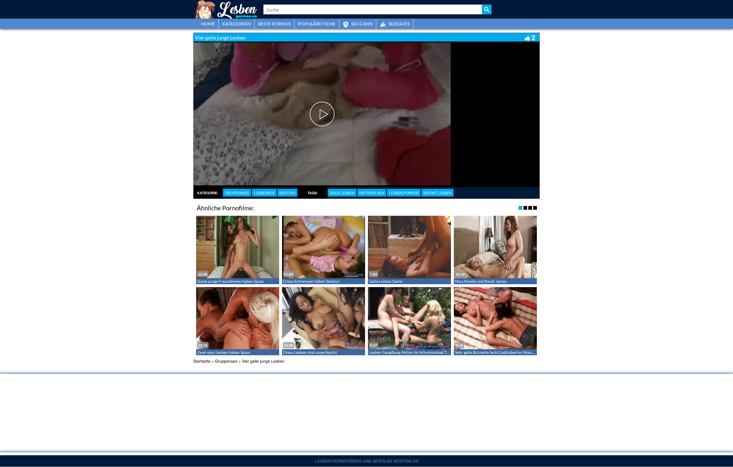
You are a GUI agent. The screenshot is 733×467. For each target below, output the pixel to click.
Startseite (201, 361)
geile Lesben (342, 192)
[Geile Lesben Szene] (409, 247)
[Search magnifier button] (487, 9)
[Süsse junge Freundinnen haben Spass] (237, 247)
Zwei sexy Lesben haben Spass (223, 352)
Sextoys (287, 192)
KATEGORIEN (236, 23)
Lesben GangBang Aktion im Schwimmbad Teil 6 (411, 352)
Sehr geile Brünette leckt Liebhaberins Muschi (495, 352)
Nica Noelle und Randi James (481, 281)
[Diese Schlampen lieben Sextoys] (323, 247)
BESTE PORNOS (274, 23)
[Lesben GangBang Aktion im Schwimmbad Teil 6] (409, 318)
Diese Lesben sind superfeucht (310, 352)
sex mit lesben (437, 192)
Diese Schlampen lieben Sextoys (311, 281)
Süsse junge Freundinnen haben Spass (230, 281)
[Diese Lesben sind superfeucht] (323, 318)
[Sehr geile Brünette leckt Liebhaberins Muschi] (495, 318)
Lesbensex (264, 192)
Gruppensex (237, 192)
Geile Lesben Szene (385, 281)
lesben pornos (404, 192)
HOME (208, 23)
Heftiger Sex (371, 192)
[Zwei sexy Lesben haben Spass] (237, 318)
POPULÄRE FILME (317, 23)
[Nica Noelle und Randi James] (495, 247)
